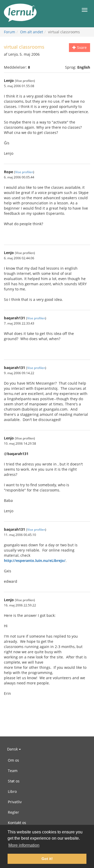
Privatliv (15, 801)
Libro (12, 791)
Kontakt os (17, 822)
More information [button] (23, 845)
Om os (13, 760)
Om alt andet (31, 31)
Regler (13, 812)
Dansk (13, 749)
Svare (81, 47)
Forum (9, 31)
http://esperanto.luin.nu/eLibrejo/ (35, 560)
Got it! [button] (47, 859)
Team (12, 770)
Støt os (14, 781)
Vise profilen (24, 172)
